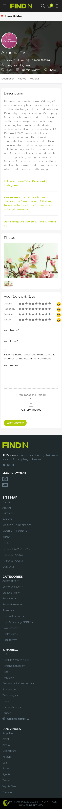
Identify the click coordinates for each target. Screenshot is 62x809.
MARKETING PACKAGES (16, 525)
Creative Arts (10, 592)
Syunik (6, 774)
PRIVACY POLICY (12, 560)
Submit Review (30, 69)
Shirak (5, 768)
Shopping (8, 689)
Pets (5, 671)
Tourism (7, 701)
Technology (9, 695)
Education (8, 598)
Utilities (7, 713)
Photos (22, 78)
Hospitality (8, 639)
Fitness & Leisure (12, 616)
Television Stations (12, 60)
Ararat (5, 739)
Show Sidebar (13, 16)
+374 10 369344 (40, 60)
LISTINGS (8, 513)
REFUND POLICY (12, 554)
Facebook (39, 181)
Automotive (9, 580)
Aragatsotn (8, 733)
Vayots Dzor (9, 786)
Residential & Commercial (17, 683)
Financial (7, 610)
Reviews (34, 78)
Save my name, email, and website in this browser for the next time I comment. (29, 356)
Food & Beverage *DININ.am (19, 622)
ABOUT (6, 507)
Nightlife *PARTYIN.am (15, 660)
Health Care (9, 634)
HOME (6, 501)
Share (52, 69)
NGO (5, 654)
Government (10, 628)
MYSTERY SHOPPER (14, 531)
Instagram (11, 185)
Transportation (11, 707)
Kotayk (6, 756)
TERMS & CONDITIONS (16, 548)
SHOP (6, 537)
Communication (45, 205)
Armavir (6, 745)
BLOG (6, 543)
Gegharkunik (9, 750)
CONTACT (8, 566)
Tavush (6, 780)
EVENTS (7, 519)
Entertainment (11, 604)
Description (7, 78)
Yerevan (7, 792)
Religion (7, 677)
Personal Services (12, 665)
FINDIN (43, 801)
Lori (4, 762)
